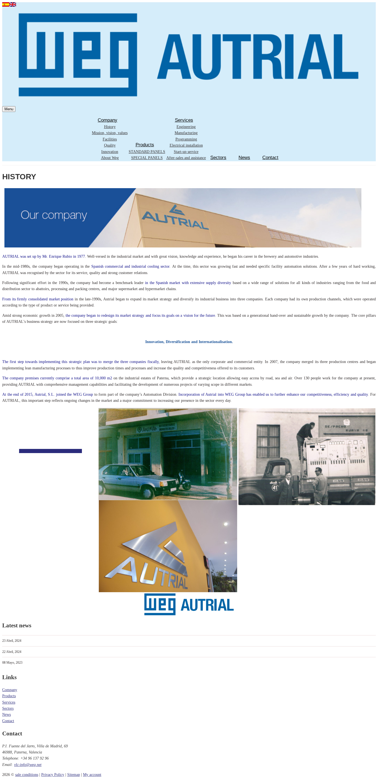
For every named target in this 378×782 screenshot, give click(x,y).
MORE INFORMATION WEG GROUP (50, 451)
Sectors (218, 157)
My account (92, 775)
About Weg (110, 158)
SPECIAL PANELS (147, 158)
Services (184, 120)
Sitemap (73, 775)
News (244, 157)
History (110, 127)
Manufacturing (186, 133)
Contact (270, 157)
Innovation (109, 152)
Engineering (186, 127)
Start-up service (186, 152)
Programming (186, 139)
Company (107, 120)
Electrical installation (186, 145)
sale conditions (26, 775)
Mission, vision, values (110, 133)
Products (145, 144)
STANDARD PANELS (147, 152)
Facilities (110, 139)
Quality (110, 145)
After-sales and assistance (186, 158)
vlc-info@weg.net (28, 765)
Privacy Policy (52, 775)
